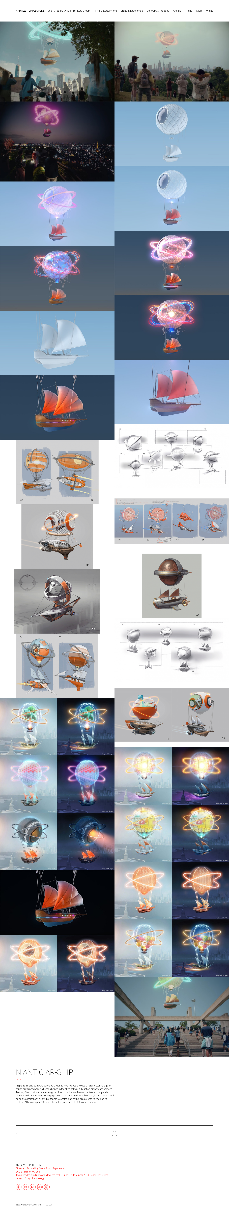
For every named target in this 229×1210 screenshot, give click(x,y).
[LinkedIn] (47, 1186)
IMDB (199, 10)
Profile (188, 10)
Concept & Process (158, 10)
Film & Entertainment (105, 10)
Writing (209, 10)
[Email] (33, 1186)
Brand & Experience (132, 10)
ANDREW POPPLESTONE (29, 1165)
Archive (177, 10)
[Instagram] (18, 1186)
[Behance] (25, 1186)
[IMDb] (40, 1186)
